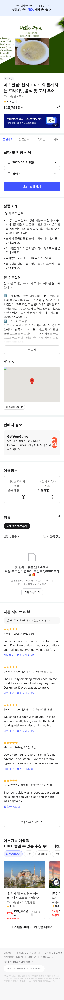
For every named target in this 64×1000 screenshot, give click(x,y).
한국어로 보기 (27, 655)
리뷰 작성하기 (32, 592)
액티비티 (43, 853)
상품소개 (24, 139)
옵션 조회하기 (32, 186)
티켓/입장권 (13, 853)
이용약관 (8, 953)
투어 (29, 853)
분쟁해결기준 (47, 956)
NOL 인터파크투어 (17, 526)
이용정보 (40, 139)
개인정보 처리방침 (54, 953)
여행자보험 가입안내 (13, 956)
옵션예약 (8, 139)
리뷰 (56, 139)
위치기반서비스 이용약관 (29, 953)
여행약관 (32, 956)
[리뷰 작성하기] (58, 517)
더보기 (32, 349)
